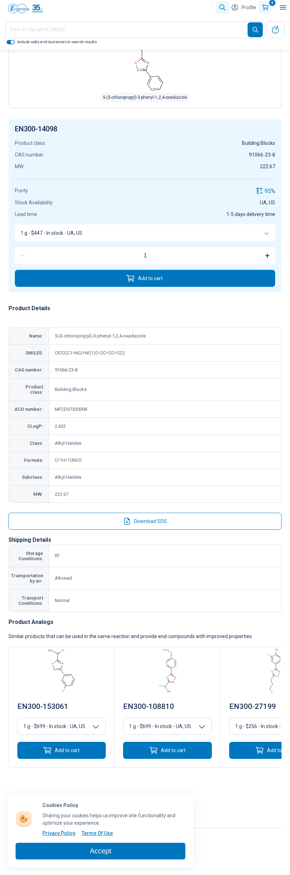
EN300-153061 (42, 706)
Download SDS (150, 521)
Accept (100, 851)
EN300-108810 (148, 706)
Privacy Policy (58, 833)
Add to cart (150, 278)
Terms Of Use (97, 833)
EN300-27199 (252, 706)
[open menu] (283, 7)
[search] (255, 29)
